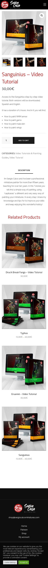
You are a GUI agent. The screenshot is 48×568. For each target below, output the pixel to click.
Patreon (24, 530)
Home (24, 526)
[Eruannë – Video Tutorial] (24, 368)
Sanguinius (24, 455)
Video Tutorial (16, 157)
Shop (24, 533)
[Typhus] (24, 307)
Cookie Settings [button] (10, 562)
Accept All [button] (23, 562)
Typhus (24, 333)
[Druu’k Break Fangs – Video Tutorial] (24, 246)
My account (24, 537)
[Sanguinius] (24, 429)
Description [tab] (24, 170)
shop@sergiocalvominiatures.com (24, 517)
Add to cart (23, 140)
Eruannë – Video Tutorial (24, 394)
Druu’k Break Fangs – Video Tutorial (24, 272)
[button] (41, 15)
